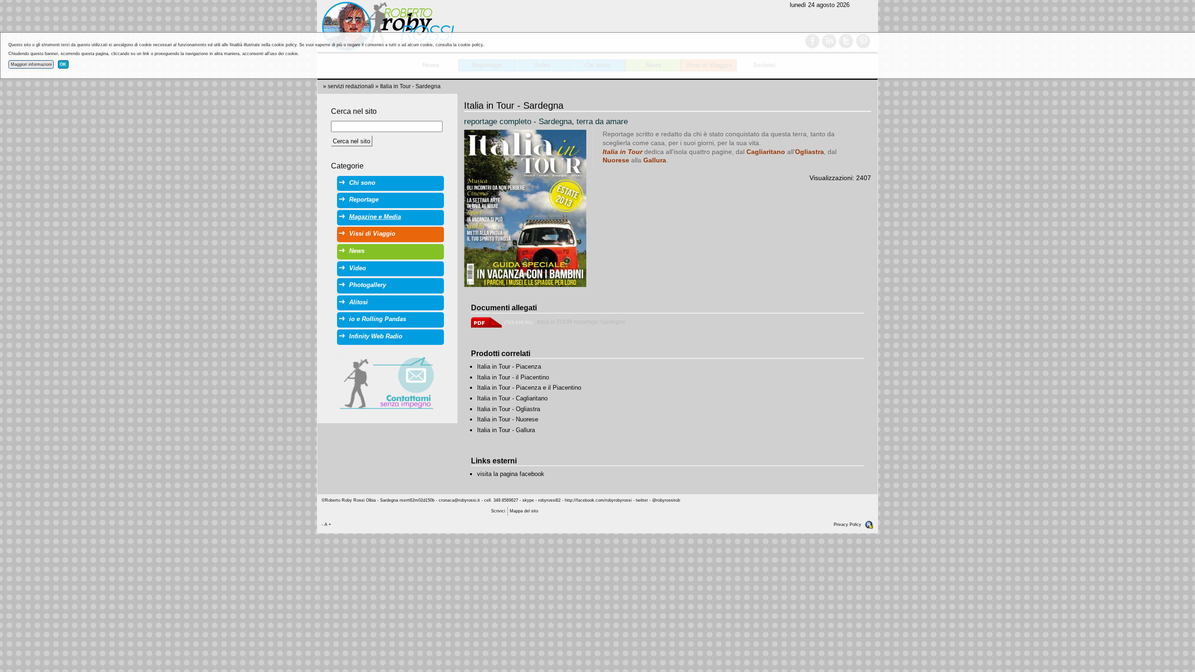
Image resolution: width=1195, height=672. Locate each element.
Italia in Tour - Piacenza (509, 366)
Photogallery (367, 284)
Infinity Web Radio (375, 336)
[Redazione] (869, 524)
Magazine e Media (375, 216)
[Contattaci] (387, 382)
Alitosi (358, 302)
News (357, 250)
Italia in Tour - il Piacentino (513, 377)
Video (357, 268)
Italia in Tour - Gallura (506, 430)
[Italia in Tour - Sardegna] (525, 208)
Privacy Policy (847, 524)
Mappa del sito (524, 511)
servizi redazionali (351, 86)
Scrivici (498, 511)
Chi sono (362, 182)
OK (63, 64)
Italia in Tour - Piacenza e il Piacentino (529, 387)
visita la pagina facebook (510, 473)
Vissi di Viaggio (372, 233)
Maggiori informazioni (31, 64)
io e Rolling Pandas (377, 318)
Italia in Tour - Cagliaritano (512, 398)
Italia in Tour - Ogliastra (508, 409)
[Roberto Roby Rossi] (387, 26)
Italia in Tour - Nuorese (507, 419)
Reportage (364, 199)
